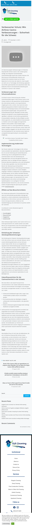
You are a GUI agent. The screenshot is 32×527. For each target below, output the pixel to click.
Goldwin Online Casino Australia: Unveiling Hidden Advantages (15, 418)
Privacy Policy (16, 470)
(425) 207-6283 (5, 4)
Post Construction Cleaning (16, 486)
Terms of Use (16, 467)
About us (16, 461)
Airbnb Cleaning (16, 492)
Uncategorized (7, 42)
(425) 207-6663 (13, 4)
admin (5, 40)
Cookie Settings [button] (6, 523)
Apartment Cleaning (16, 498)
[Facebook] (14, 507)
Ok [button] (12, 523)
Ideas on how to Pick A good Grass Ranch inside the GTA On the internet (16, 383)
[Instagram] (18, 507)
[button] (2, 19)
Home (16, 458)
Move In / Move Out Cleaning (16, 489)
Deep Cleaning (16, 483)
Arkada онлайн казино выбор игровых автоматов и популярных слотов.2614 (16, 374)
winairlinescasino (9, 186)
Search (3, 393)
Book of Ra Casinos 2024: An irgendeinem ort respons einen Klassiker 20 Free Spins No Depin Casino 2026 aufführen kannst (16, 365)
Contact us (16, 464)
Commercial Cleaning (16, 495)
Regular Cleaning (16, 480)
